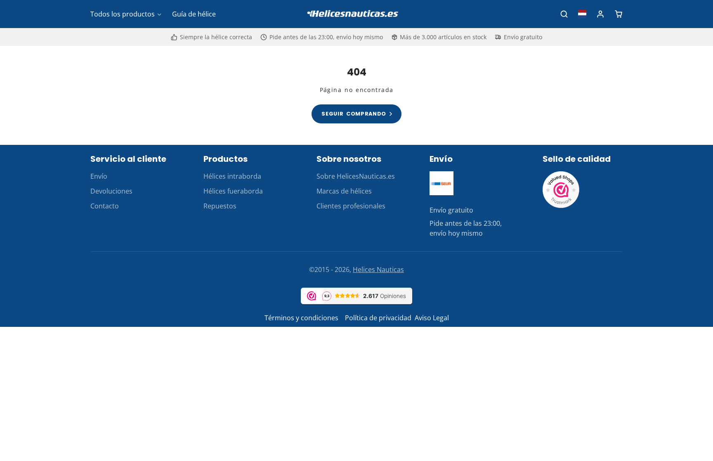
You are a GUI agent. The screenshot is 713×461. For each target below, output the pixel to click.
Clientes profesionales (350, 205)
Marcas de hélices (344, 191)
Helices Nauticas (378, 269)
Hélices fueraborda (233, 191)
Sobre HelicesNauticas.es (355, 176)
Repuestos (219, 205)
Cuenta (600, 14)
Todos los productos (122, 14)
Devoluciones (111, 191)
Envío (98, 176)
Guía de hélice (194, 14)
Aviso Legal (432, 317)
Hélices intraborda (232, 176)
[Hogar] (356, 14)
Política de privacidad (378, 317)
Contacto (104, 205)
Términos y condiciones (301, 317)
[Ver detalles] (441, 183)
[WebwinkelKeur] (561, 205)
